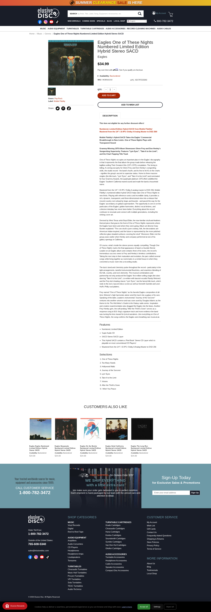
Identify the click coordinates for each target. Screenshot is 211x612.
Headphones (73, 551)
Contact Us (152, 532)
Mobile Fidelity (59, 101)
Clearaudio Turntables (77, 569)
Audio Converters (75, 544)
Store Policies (153, 542)
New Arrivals (74, 21)
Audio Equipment (56, 29)
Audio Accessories (115, 29)
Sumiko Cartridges (114, 542)
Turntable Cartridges (92, 29)
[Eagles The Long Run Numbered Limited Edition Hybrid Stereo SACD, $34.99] (142, 429)
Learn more (127, 607)
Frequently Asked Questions (159, 536)
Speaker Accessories (115, 567)
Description (110, 115)
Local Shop (152, 573)
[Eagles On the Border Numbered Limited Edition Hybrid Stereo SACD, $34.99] (91, 429)
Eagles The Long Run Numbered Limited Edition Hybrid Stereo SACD (141, 448)
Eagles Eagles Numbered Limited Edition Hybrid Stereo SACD (39, 448)
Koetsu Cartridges (113, 535)
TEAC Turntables (75, 586)
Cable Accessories (114, 564)
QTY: (100, 89)
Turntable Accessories (115, 557)
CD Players (73, 547)
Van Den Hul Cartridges (116, 545)
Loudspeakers (74, 557)
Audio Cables (164, 29)
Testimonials (152, 570)
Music (43, 29)
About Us (151, 563)
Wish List (151, 526)
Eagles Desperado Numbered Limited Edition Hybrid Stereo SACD (65, 448)
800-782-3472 (164, 21)
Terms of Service (154, 549)
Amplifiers (72, 541)
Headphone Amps (75, 554)
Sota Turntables (74, 583)
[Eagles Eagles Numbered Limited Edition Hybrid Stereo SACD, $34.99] (40, 429)
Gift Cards (151, 529)
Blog (149, 567)
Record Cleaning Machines (141, 29)
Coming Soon (88, 21)
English (132, 21)
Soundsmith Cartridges (115, 538)
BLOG (109, 21)
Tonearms (72, 561)
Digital (70, 528)
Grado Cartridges (113, 525)
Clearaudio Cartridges (115, 528)
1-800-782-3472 (34, 492)
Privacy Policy (153, 545)
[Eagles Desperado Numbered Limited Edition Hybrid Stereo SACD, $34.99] (66, 429)
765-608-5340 (37, 544)
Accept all (144, 607)
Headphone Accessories (116, 561)
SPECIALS (101, 21)
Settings (157, 607)
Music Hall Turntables (77, 573)
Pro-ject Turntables (76, 576)
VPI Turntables (74, 579)
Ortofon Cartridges (113, 548)
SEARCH (73, 14)
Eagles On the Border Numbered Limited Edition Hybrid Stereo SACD (90, 448)
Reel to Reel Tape (75, 532)
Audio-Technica (74, 589)
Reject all (170, 607)
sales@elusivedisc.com (38, 551)
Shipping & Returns (155, 539)
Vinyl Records (74, 525)
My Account (152, 522)
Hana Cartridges (113, 532)
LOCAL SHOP (119, 21)
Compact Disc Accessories (117, 570)
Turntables (73, 29)
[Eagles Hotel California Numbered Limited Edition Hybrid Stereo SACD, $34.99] (117, 429)
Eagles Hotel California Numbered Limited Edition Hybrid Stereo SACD (116, 448)
